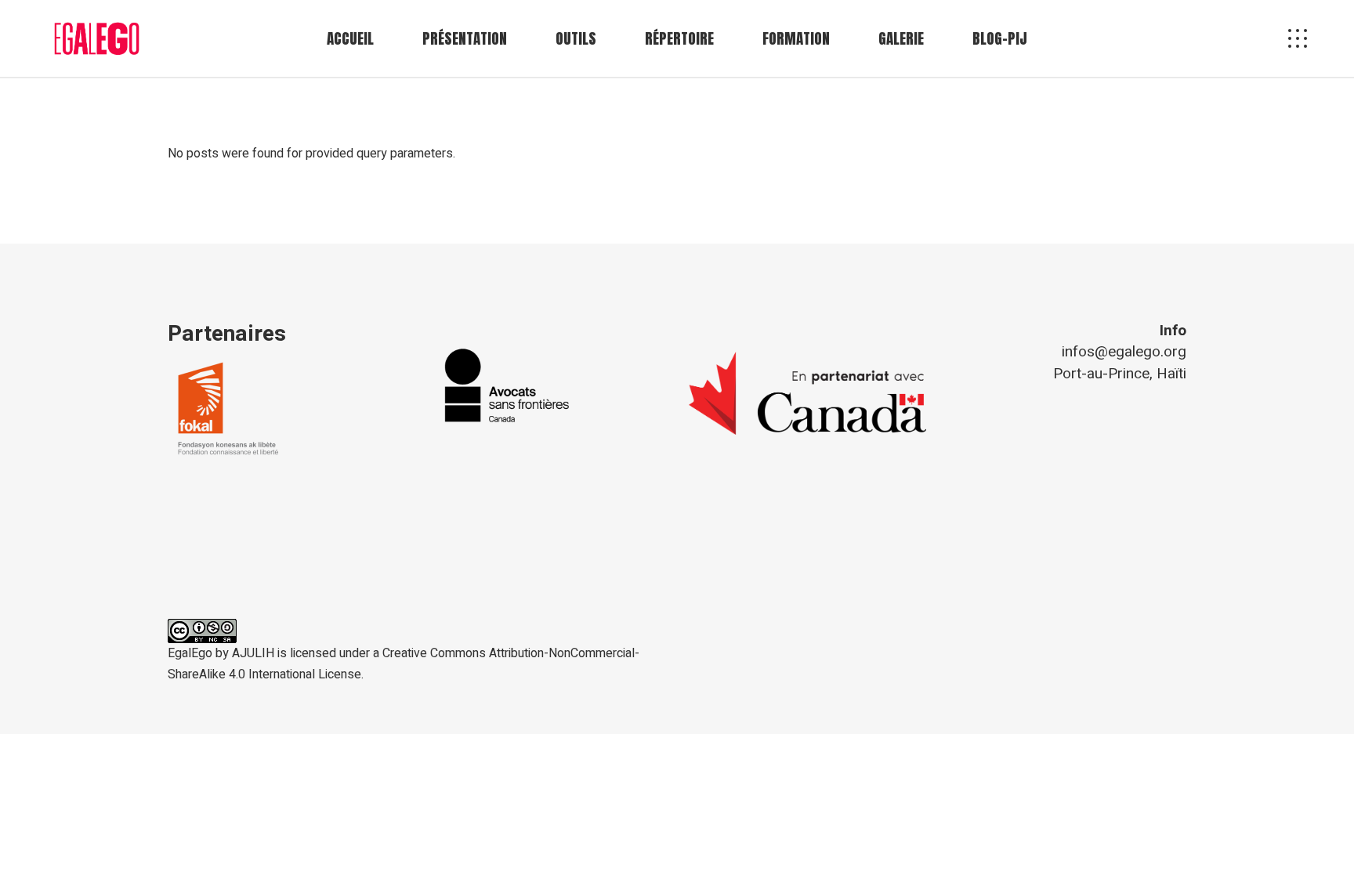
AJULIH (253, 653)
